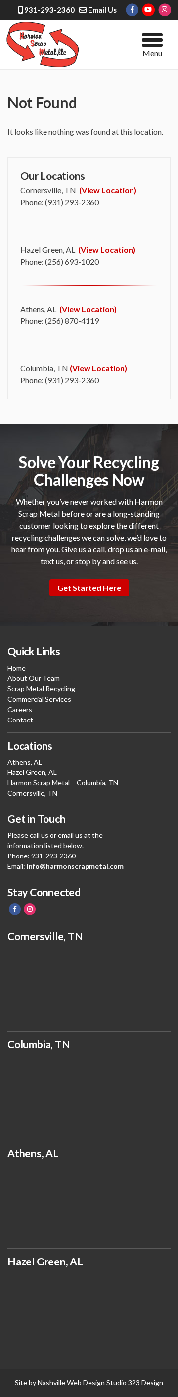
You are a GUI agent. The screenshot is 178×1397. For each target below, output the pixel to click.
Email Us (102, 9)
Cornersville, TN (32, 793)
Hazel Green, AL (32, 772)
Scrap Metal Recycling (41, 688)
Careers (19, 709)
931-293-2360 (49, 9)
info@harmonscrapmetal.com (75, 866)
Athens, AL (24, 762)
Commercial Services (39, 699)
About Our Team (33, 678)
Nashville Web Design (71, 1382)
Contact (20, 720)
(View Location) (107, 190)
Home (16, 668)
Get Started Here (89, 587)
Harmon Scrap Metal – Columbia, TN (62, 782)
